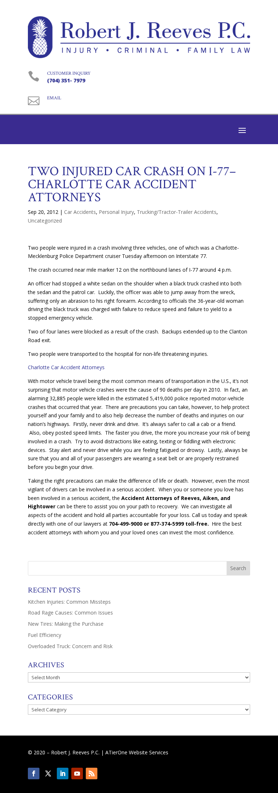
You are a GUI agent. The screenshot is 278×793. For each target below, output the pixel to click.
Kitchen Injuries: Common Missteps (69, 601)
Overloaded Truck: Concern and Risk (70, 646)
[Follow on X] (48, 773)
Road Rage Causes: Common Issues (70, 612)
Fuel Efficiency (44, 635)
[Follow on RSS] (91, 773)
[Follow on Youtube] (77, 773)
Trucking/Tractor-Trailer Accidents (176, 211)
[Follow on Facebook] (33, 773)
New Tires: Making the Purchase (66, 623)
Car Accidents (80, 211)
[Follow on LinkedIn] (62, 773)
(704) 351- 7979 (66, 80)
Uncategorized (45, 220)
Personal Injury (116, 211)
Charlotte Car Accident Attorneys (66, 367)
